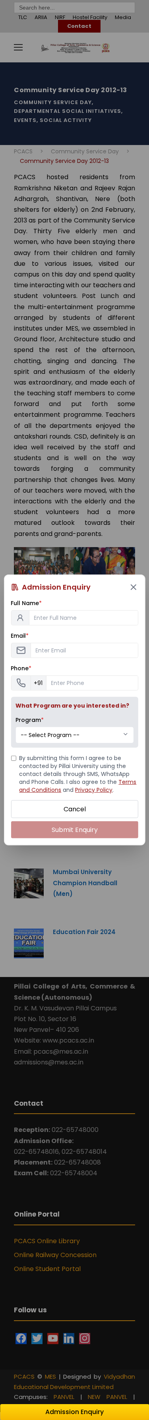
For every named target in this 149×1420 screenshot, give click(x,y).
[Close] (133, 587)
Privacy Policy (93, 790)
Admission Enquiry (74, 1411)
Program (29, 720)
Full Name (26, 603)
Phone (21, 668)
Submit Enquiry (75, 829)
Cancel (75, 809)
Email (20, 636)
